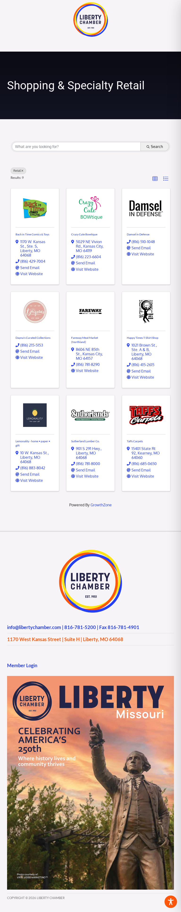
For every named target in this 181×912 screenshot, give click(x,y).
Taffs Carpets (135, 441)
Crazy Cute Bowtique (84, 234)
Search (157, 146)
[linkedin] (37, 652)
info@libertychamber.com (34, 627)
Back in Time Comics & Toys (32, 234)
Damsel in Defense (138, 234)
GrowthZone (101, 505)
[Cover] (90, 677)
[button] (155, 179)
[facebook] (9, 652)
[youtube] (27, 652)
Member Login (22, 665)
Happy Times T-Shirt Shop (142, 337)
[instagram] (18, 652)
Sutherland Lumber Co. (85, 441)
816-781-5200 (80, 627)
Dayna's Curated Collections (33, 337)
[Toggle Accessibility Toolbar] (170, 901)
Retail (17, 170)
